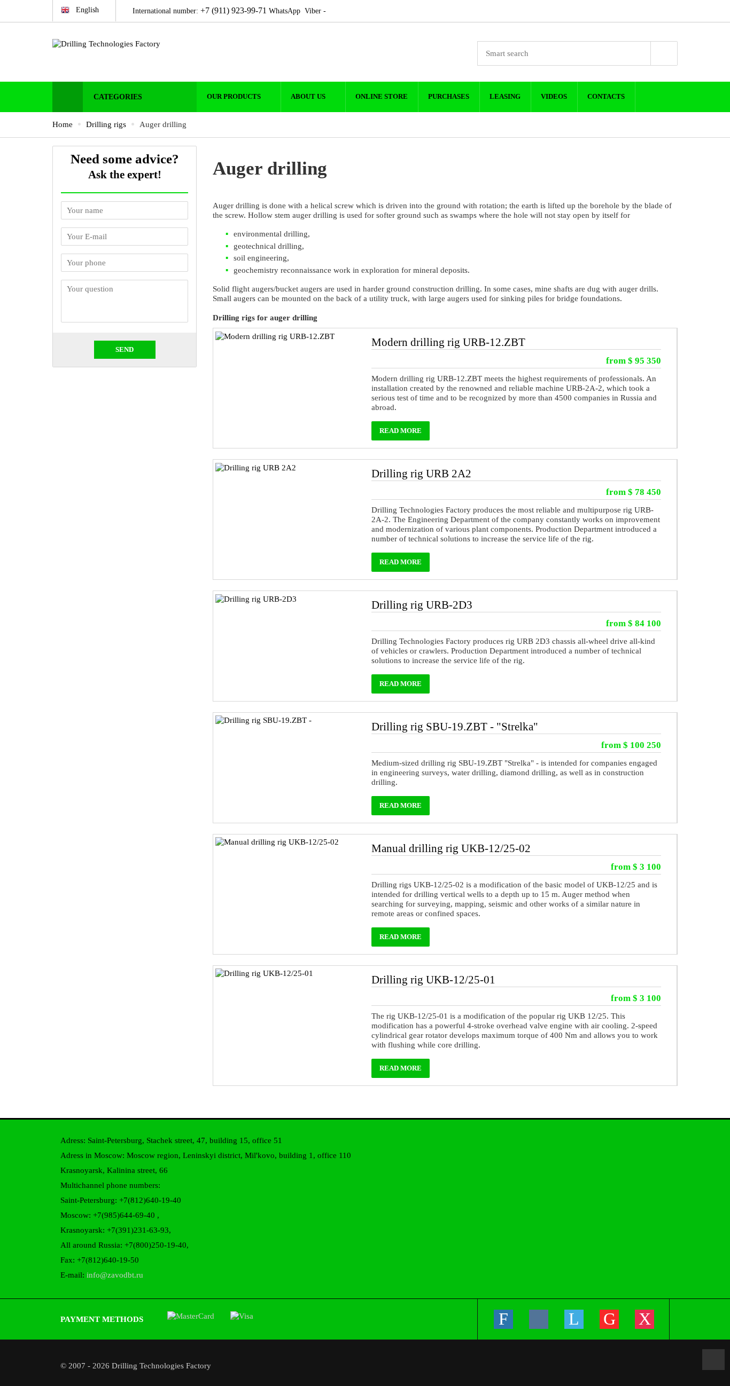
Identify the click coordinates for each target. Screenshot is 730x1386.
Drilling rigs (106, 124)
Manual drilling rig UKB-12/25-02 (451, 848)
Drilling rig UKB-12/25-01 (433, 980)
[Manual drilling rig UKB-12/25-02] (277, 841)
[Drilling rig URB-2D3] (256, 598)
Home (62, 124)
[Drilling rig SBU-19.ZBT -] (263, 719)
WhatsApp (284, 11)
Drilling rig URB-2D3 (421, 605)
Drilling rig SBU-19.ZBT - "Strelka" (454, 727)
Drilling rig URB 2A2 (421, 473)
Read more (400, 431)
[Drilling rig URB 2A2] (255, 466)
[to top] (713, 1359)
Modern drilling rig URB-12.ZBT (448, 342)
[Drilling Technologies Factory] (124, 43)
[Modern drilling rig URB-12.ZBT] (275, 335)
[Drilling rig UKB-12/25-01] (264, 972)
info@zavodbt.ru (115, 1275)
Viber (313, 11)
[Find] (664, 53)
